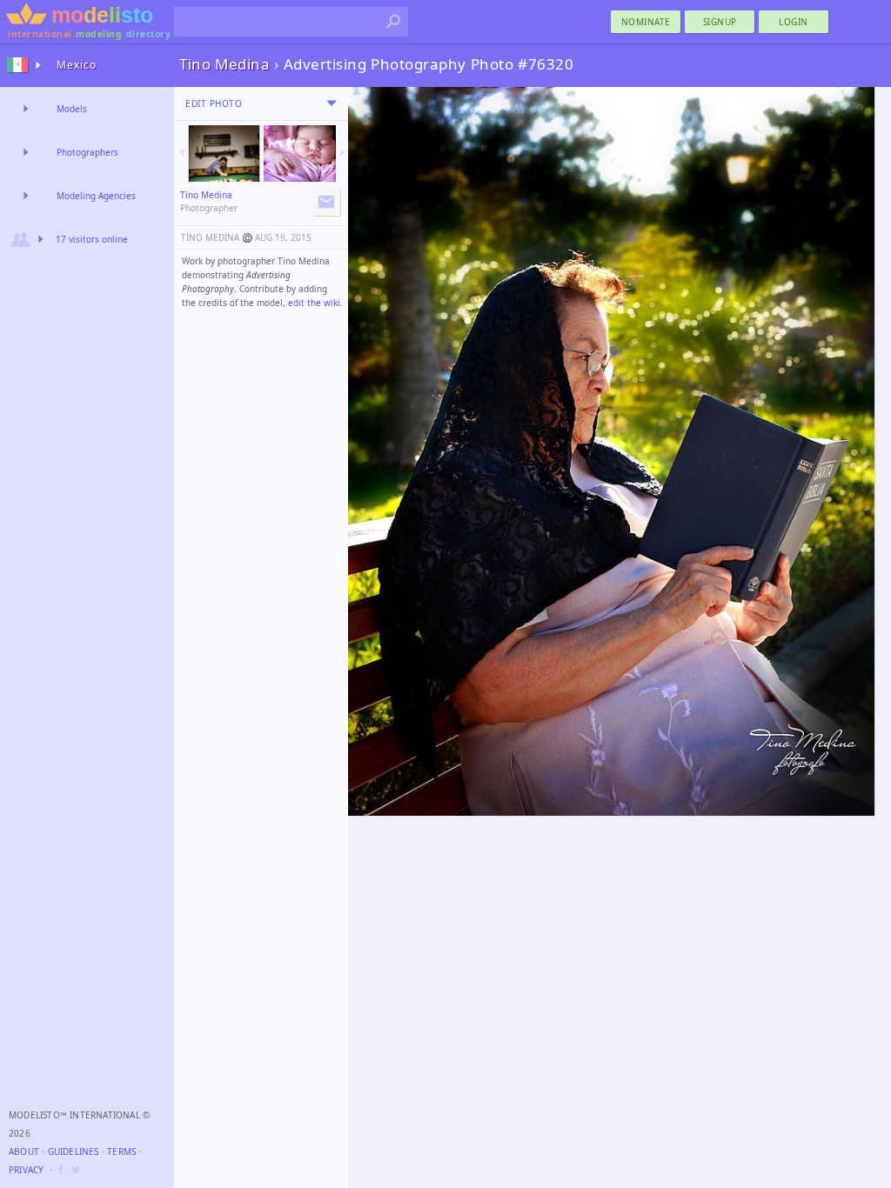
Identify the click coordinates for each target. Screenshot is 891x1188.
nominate (646, 22)
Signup (720, 22)
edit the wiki (314, 303)
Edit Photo (213, 103)
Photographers (87, 152)
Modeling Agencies (96, 196)
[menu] (331, 103)
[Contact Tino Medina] (326, 202)
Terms (121, 1151)
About (24, 1151)
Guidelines (73, 1151)
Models (72, 109)
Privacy (26, 1170)
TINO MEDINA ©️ (216, 237)
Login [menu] (793, 22)
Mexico (77, 64)
